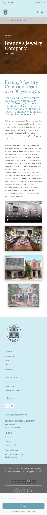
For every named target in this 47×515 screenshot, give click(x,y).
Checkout (9, 369)
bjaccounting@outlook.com (15, 445)
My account (9, 356)
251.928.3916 (10, 437)
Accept (23, 506)
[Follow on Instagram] (12, 406)
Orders (7, 360)
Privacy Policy (30, 511)
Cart (9, 3)
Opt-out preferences (18, 511)
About (7, 382)
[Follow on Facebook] (7, 406)
